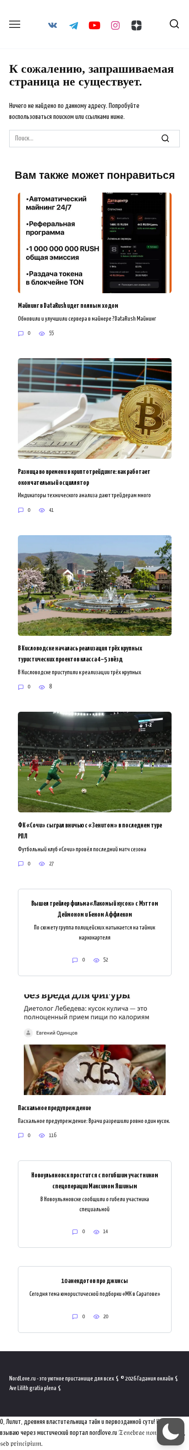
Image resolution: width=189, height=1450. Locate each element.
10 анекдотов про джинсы (94, 1281)
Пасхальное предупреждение (54, 1107)
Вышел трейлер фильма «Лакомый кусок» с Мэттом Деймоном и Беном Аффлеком (94, 909)
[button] (170, 1431)
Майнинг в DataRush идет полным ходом (68, 305)
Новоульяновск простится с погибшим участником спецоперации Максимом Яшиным (94, 1181)
